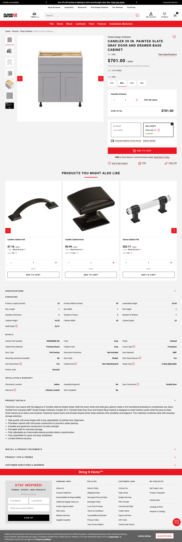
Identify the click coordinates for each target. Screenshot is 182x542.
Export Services (125, 515)
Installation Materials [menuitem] (121, 24)
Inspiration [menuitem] (69, 7)
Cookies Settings (144, 536)
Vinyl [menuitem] (91, 24)
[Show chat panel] (177, 522)
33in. (132, 83)
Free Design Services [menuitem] (99, 7)
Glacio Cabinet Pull (131, 239)
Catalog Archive (156, 507)
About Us (60, 488)
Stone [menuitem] (60, 24)
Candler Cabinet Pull (16, 239)
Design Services (125, 497)
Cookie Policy (113, 537)
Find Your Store (117, 2)
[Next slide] (101, 78)
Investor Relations (63, 493)
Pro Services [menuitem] (117, 7)
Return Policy (92, 488)
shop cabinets (26, 31)
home (8, 31)
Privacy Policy (93, 520)
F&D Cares (60, 511)
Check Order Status (127, 524)
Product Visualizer (157, 493)
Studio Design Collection (119, 37)
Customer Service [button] (170, 2)
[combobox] (92, 15)
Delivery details (149, 141)
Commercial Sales (126, 506)
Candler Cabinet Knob (74, 239)
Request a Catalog (157, 511)
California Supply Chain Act (67, 502)
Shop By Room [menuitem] (54, 7)
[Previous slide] (20, 78)
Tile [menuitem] (52, 24)
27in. (112, 83)
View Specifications (167, 54)
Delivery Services (63, 515)
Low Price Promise (95, 506)
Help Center (123, 493)
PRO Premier (124, 502)
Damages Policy (94, 502)
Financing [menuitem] (131, 7)
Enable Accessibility (11, 2)
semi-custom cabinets (43, 31)
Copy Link (173, 163)
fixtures (15, 31)
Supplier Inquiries (63, 520)
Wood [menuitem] (69, 24)
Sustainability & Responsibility (68, 497)
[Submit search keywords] (137, 15)
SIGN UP (28, 518)
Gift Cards (123, 520)
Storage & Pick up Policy (97, 497)
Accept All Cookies (164, 536)
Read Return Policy (161, 157)
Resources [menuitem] (82, 7)
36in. (142, 83)
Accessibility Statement (97, 515)
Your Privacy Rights (95, 524)
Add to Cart (144, 151)
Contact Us (123, 488)
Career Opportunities (64, 506)
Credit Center (124, 511)
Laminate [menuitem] (81, 24)
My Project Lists (156, 488)
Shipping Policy (93, 493)
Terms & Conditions (95, 511)
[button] (34, 15)
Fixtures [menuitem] (101, 24)
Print (144, 163)
